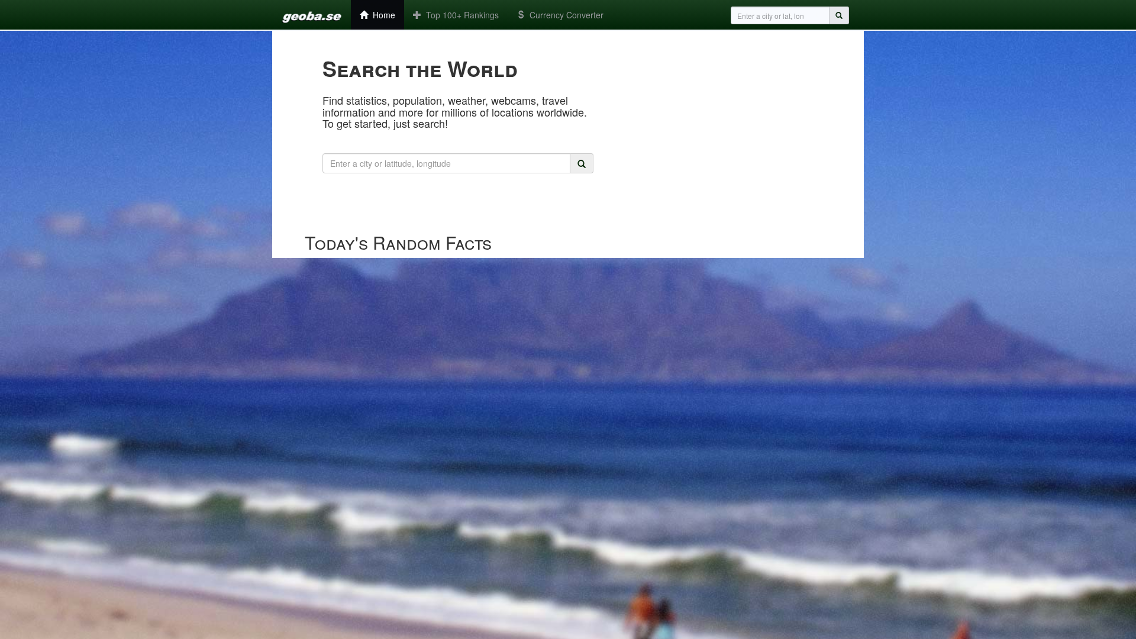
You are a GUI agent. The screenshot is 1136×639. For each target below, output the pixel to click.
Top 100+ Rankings (460, 15)
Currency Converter (564, 15)
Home (381, 15)
